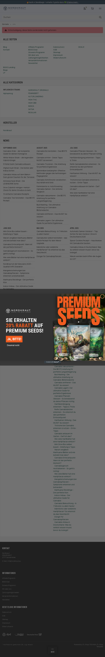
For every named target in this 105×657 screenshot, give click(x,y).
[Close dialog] (102, 296)
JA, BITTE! (14, 339)
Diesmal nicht (13, 345)
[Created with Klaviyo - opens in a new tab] (52, 362)
